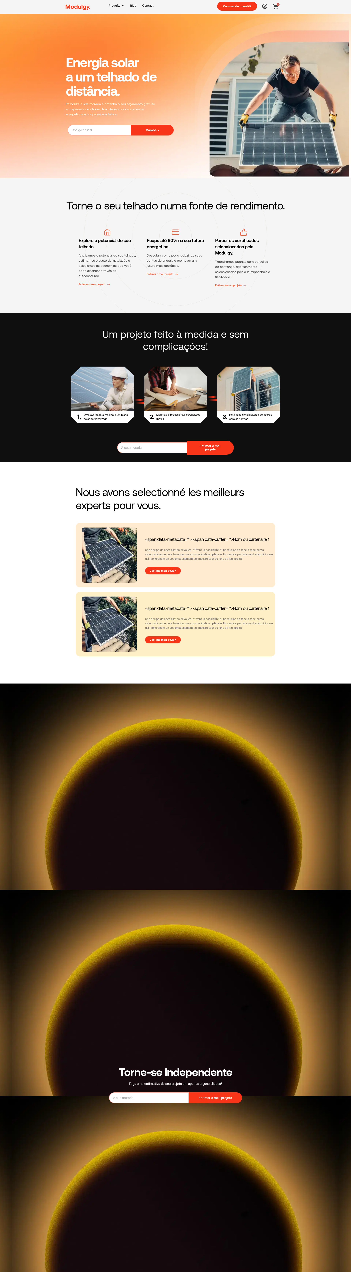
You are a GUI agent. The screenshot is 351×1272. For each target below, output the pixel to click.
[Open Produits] (122, 5)
